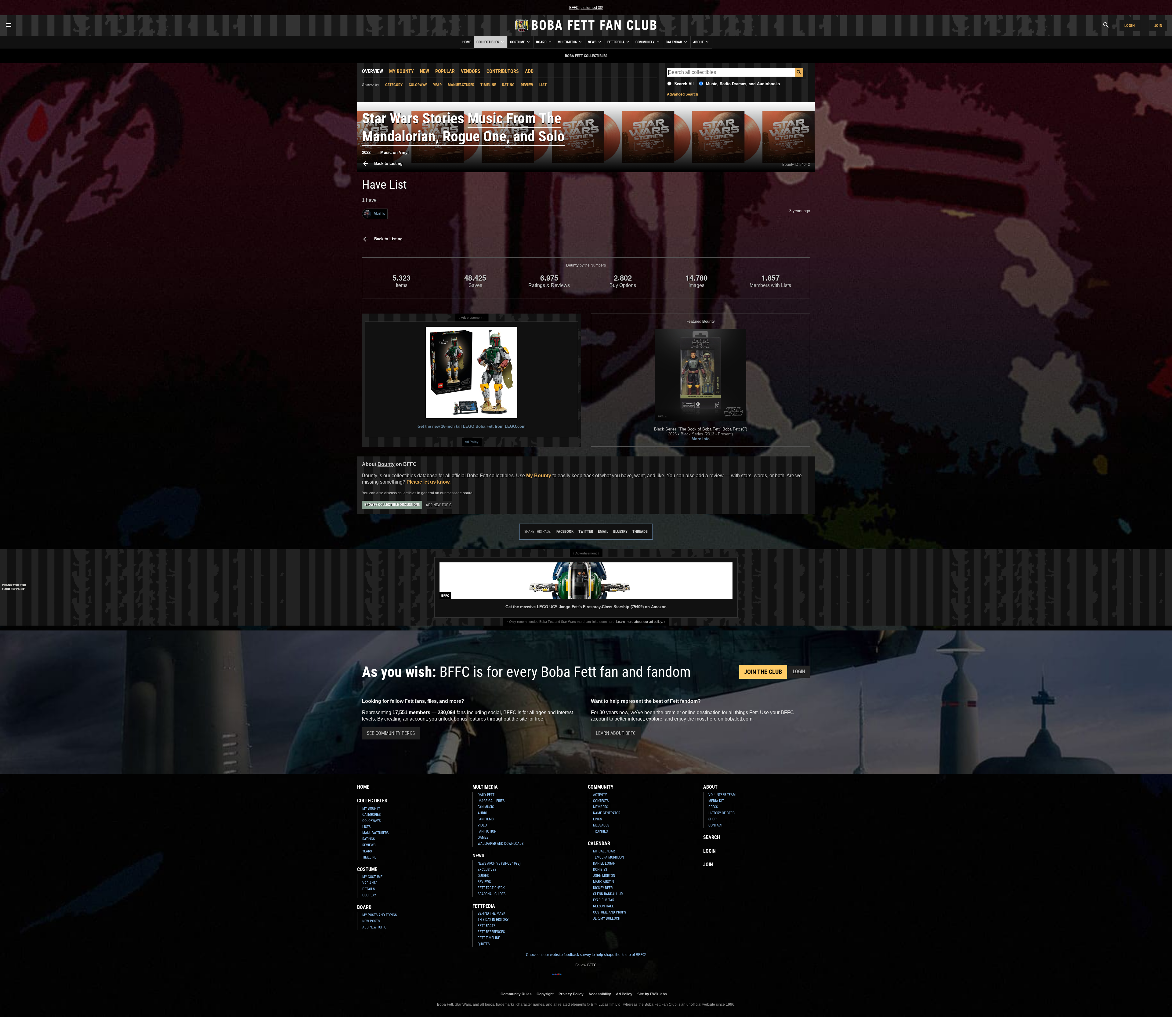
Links (597, 819)
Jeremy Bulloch (606, 918)
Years (367, 851)
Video (482, 825)
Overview (372, 71)
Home (466, 42)
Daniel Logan (604, 863)
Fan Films (486, 819)
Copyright (545, 994)
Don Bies (600, 869)
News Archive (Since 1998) (499, 863)
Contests (601, 801)
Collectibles (488, 42)
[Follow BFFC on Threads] (605, 977)
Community (645, 42)
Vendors (470, 71)
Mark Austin (603, 882)
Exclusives (487, 869)
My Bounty (401, 71)
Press (713, 807)
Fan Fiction (487, 831)
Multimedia (568, 42)
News (592, 42)
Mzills (379, 213)
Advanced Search (682, 94)
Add (529, 71)
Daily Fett (486, 795)
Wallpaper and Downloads (500, 843)
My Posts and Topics (379, 915)
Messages (601, 825)
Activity (600, 795)
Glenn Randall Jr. (608, 894)
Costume (518, 42)
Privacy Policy (571, 994)
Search (711, 837)
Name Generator (606, 813)
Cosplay (369, 895)
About (699, 42)
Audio (482, 813)
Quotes (484, 944)
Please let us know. (428, 482)
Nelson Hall (603, 906)
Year (437, 84)
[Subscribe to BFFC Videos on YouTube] (596, 977)
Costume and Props (609, 912)
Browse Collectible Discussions (392, 505)
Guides (483, 876)
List (543, 84)
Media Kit (716, 801)
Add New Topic (438, 505)
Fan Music (486, 807)
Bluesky (620, 531)
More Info (701, 439)
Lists (366, 827)
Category (394, 84)
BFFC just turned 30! (586, 7)
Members (600, 807)
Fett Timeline (489, 938)
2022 (366, 152)
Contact (715, 825)
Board (542, 42)
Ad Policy (472, 442)
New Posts (371, 921)
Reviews (368, 845)
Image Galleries (491, 801)
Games (483, 837)
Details (368, 889)
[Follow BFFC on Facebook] (557, 977)
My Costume (372, 877)
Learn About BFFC (616, 733)
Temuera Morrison (608, 857)
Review (527, 84)
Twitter (585, 531)
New (424, 71)
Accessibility (599, 994)
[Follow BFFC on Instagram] (566, 977)
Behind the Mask (491, 913)
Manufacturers (375, 833)
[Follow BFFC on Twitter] (576, 977)
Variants (369, 883)
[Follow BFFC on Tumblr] (586, 977)
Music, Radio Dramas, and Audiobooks (743, 84)
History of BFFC (721, 813)
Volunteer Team (722, 795)
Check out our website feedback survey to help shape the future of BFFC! (586, 955)
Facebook (564, 531)
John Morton (604, 876)
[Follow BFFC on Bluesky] (615, 977)
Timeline (488, 84)
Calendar (674, 42)
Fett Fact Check (491, 888)
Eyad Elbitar (603, 900)
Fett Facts (486, 926)
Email (603, 531)
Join (1158, 25)
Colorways (371, 821)
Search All (684, 84)
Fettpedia (616, 42)
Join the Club (763, 671)
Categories (371, 814)
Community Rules (516, 994)
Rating (508, 84)
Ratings (368, 839)
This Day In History (493, 919)
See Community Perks (391, 733)
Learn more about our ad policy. (639, 621)
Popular (445, 71)
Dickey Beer (603, 888)
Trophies (600, 831)
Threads (640, 531)
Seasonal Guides (491, 894)
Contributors (503, 71)
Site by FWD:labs (652, 994)
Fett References (491, 932)
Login (1129, 25)
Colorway (418, 84)
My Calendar (604, 851)
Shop (712, 819)
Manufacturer (461, 84)
